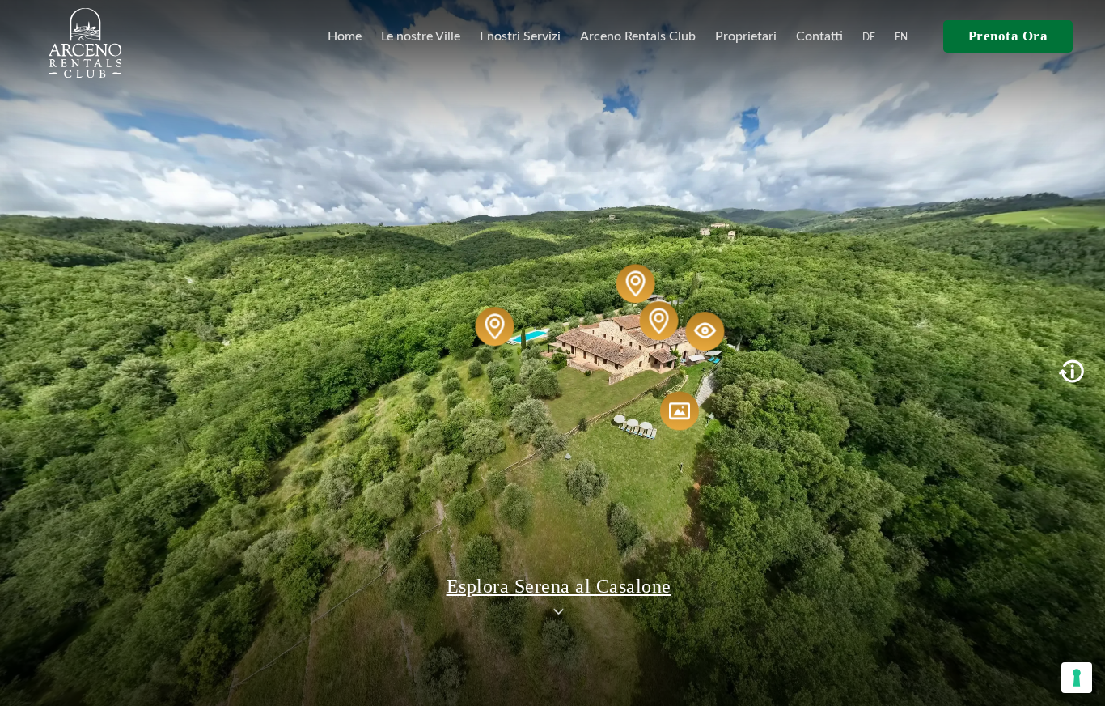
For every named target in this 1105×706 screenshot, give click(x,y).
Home (345, 36)
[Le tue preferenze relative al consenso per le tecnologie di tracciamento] (1076, 677)
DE (868, 37)
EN (901, 37)
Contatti (819, 36)
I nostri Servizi (520, 36)
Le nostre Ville (420, 36)
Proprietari (746, 36)
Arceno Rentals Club (638, 36)
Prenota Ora (1008, 36)
